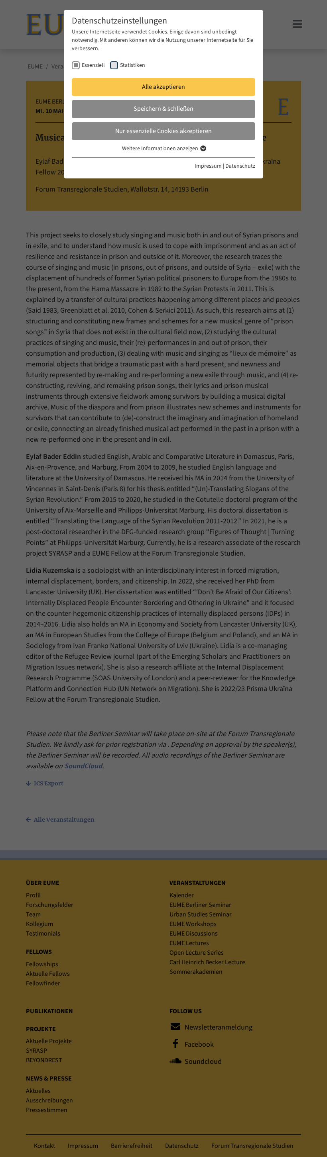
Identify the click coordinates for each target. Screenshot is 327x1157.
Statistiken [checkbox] (132, 65)
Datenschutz (240, 166)
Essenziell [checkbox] (93, 65)
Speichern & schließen (163, 108)
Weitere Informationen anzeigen (160, 149)
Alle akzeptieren (163, 86)
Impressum (208, 166)
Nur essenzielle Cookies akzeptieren (163, 131)
